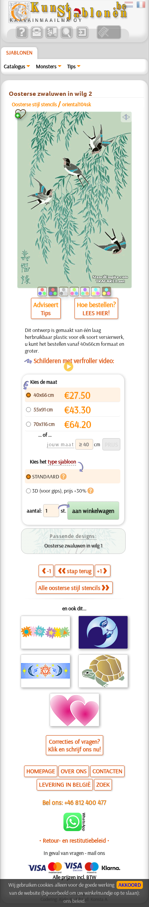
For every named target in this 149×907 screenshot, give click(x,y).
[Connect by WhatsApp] (74, 829)
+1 (99, 571)
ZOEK (103, 784)
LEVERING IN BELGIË (65, 784)
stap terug (79, 571)
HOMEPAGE (40, 771)
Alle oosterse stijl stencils (69, 588)
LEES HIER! (96, 313)
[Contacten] (36, 37)
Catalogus (14, 66)
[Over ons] (21, 37)
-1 (49, 571)
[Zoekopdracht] (66, 37)
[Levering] (51, 37)
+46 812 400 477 (85, 802)
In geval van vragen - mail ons (74, 852)
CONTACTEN (107, 771)
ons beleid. (74, 900)
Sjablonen (19, 52)
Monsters (46, 66)
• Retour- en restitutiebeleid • (74, 840)
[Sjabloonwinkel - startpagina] (67, 21)
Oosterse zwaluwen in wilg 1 (73, 545)
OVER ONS (74, 771)
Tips (71, 66)
